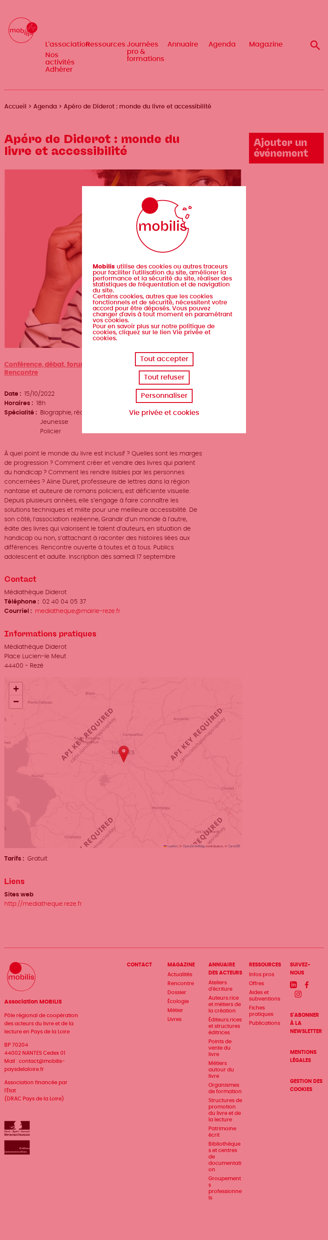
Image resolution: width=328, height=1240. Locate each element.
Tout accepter (164, 359)
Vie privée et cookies (164, 412)
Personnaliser (164, 395)
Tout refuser (164, 377)
